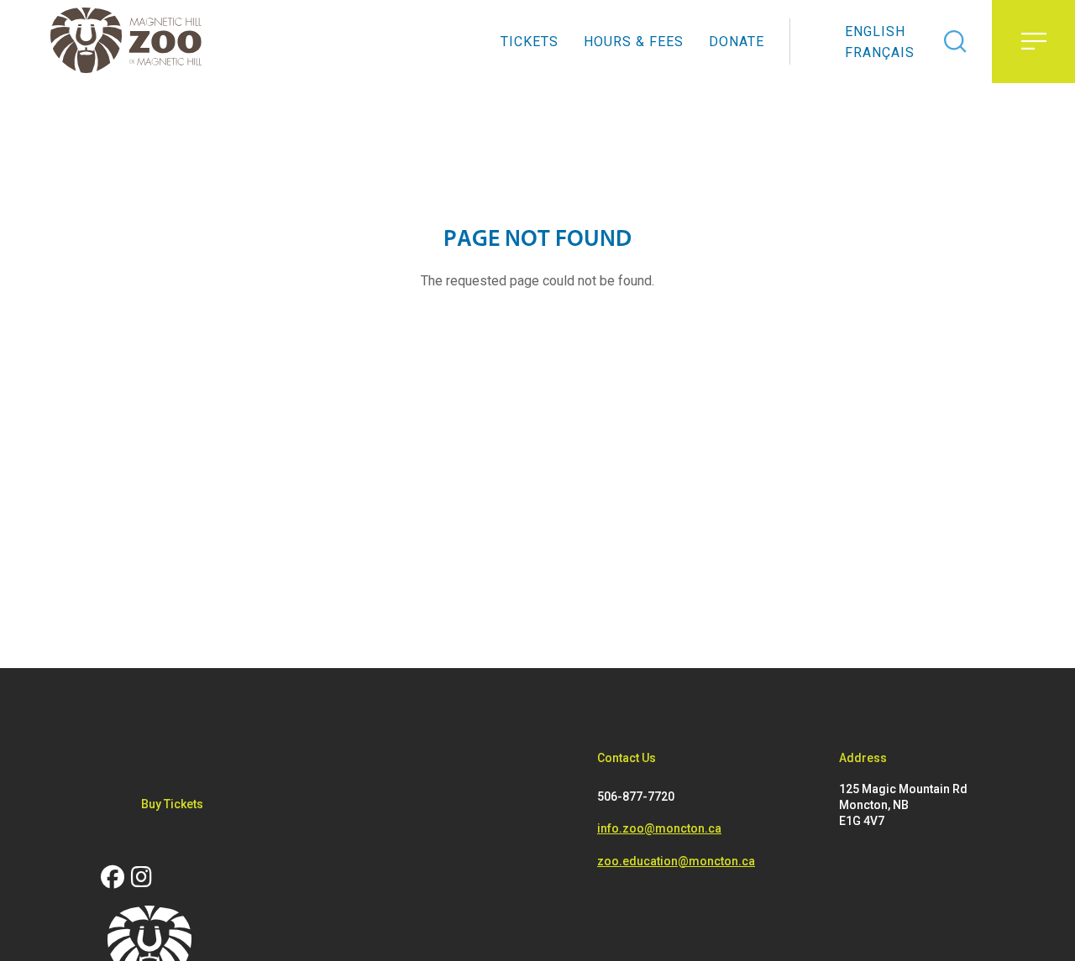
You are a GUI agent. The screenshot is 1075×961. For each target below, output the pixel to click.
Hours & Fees (634, 42)
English (875, 31)
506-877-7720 (635, 796)
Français (880, 52)
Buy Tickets (172, 804)
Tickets (529, 42)
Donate (736, 42)
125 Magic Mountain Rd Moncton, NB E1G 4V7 (903, 805)
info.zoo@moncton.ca (659, 828)
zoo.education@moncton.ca (676, 861)
